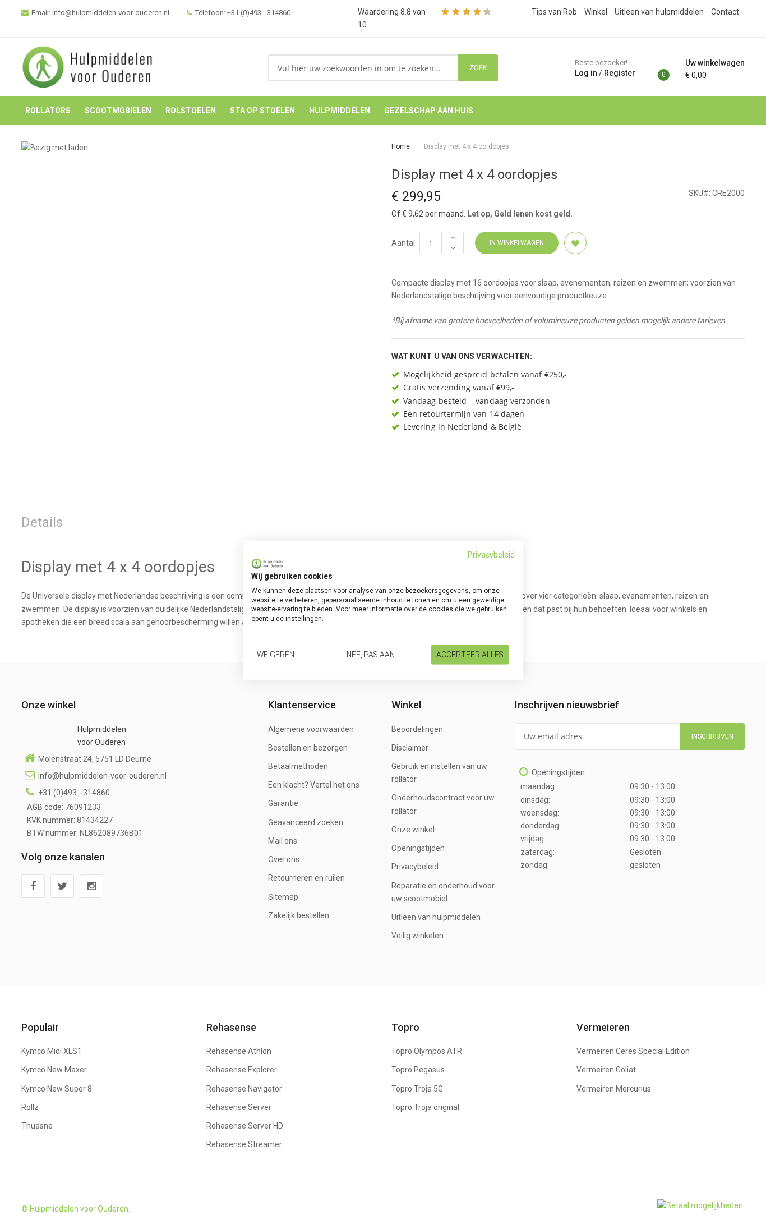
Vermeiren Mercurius (613, 1088)
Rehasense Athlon (238, 1051)
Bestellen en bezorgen (308, 747)
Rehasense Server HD (244, 1125)
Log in (586, 72)
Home (400, 146)
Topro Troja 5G (417, 1088)
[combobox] (363, 68)
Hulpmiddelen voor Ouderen (101, 736)
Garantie (283, 803)
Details (42, 522)
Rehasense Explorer (241, 1069)
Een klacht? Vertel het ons (313, 784)
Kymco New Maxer (54, 1069)
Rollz (30, 1107)
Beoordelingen (417, 729)
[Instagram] (91, 886)
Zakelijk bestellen (298, 915)
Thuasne (37, 1125)
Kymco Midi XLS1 (51, 1051)
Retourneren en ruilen (306, 877)
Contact (725, 11)
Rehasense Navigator (244, 1088)
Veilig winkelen (417, 935)
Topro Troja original (425, 1107)
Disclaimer (409, 747)
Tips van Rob (554, 11)
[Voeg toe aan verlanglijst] (575, 243)
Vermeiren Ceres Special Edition (633, 1051)
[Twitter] (62, 886)
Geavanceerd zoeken (305, 822)
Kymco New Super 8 (56, 1088)
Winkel (595, 11)
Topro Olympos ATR (426, 1051)
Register (619, 72)
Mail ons (282, 840)
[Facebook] (33, 886)
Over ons (283, 859)
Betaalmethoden (298, 766)
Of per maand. (428, 213)
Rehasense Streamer (244, 1144)
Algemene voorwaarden (311, 729)
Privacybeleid (415, 866)
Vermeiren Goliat (606, 1069)
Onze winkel (413, 829)
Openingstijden (418, 848)
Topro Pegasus (418, 1069)
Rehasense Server (238, 1107)
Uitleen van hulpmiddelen (659, 11)
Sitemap (283, 896)
